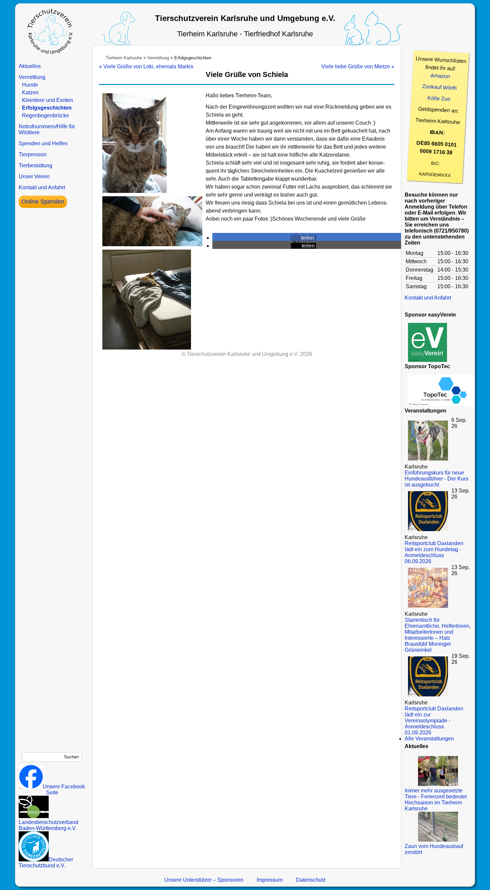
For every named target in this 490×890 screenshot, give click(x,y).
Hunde (30, 85)
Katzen (30, 92)
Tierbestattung (35, 165)
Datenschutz (311, 880)
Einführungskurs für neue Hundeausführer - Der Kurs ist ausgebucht (436, 478)
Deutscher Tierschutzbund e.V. (46, 862)
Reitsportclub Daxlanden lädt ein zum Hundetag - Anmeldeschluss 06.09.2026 (434, 552)
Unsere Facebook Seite (64, 789)
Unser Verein (34, 176)
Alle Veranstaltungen (429, 738)
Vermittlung (32, 77)
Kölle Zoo (439, 98)
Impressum (270, 880)
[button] (303, 238)
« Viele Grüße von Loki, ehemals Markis (146, 66)
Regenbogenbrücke (45, 115)
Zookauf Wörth (439, 87)
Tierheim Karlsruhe (124, 57)
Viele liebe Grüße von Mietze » (357, 66)
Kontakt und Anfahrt (42, 187)
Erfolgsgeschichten (47, 108)
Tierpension (33, 154)
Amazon (440, 76)
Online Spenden (42, 201)
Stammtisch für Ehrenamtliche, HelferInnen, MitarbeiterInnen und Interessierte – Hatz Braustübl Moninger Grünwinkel (438, 635)
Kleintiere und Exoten (47, 100)
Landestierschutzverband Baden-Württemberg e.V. (48, 825)
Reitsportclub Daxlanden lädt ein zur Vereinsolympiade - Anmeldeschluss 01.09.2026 (434, 720)
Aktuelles (30, 66)
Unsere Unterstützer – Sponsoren (203, 880)
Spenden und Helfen (43, 143)
